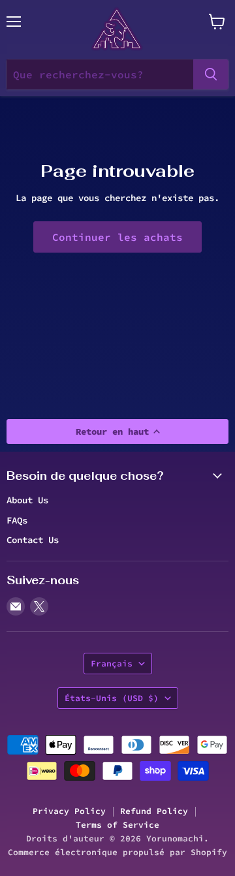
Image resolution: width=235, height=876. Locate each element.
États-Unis (112, 698)
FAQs (17, 520)
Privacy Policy (69, 811)
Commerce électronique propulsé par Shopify (117, 852)
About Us (27, 500)
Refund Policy (154, 811)
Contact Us (33, 540)
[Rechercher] (210, 74)
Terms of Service (117, 824)
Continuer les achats (117, 236)
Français (112, 663)
